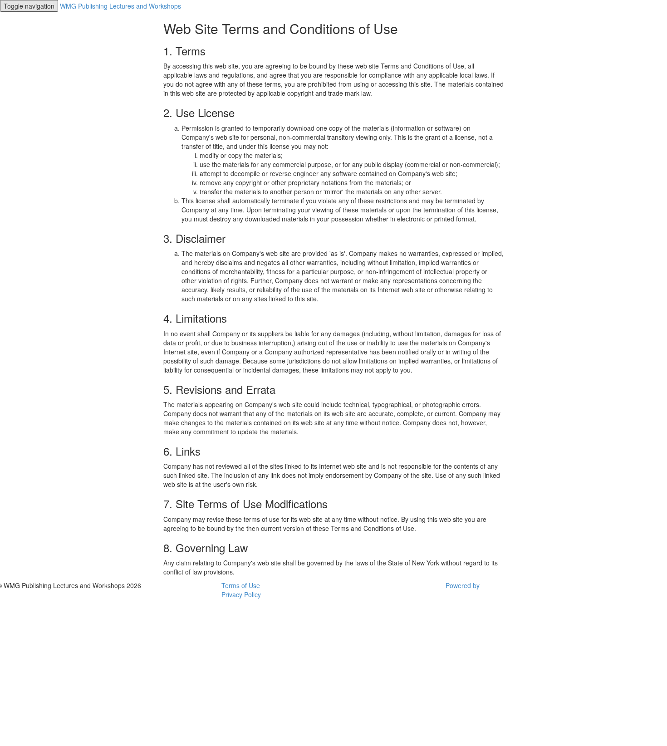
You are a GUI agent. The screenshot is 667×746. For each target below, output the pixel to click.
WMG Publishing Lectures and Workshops (120, 5)
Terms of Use (240, 585)
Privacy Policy (241, 594)
